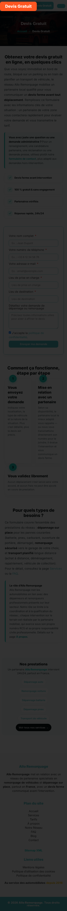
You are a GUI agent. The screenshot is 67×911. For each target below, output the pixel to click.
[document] (33, 455)
